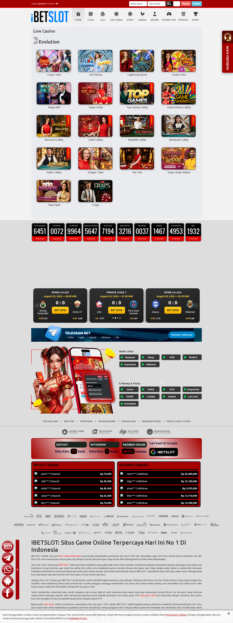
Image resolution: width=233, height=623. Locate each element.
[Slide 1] (113, 318)
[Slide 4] (120, 318)
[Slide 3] (117, 318)
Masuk (186, 3)
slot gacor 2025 (148, 595)
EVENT (195, 20)
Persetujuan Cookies (176, 614)
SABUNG (142, 20)
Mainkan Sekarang (181, 335)
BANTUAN (69, 421)
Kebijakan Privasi (78, 618)
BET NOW (60, 310)
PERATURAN (86, 421)
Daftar (196, 3)
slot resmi (49, 604)
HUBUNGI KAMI (128, 421)
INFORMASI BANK (106, 421)
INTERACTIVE (169, 20)
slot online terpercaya (70, 556)
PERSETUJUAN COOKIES (179, 421)
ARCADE (155, 20)
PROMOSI (183, 20)
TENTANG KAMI (50, 421)
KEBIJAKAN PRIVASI (151, 421)
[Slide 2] (115, 318)
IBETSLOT (64, 565)
